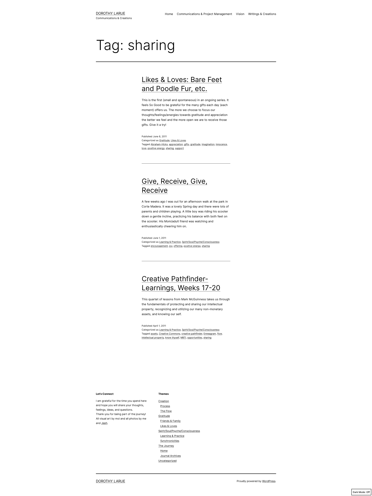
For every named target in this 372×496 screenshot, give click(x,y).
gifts (186, 144)
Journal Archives (170, 455)
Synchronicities (169, 440)
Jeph (104, 423)
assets (154, 333)
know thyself (172, 337)
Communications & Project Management (204, 14)
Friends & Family (170, 420)
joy (170, 245)
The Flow (166, 411)
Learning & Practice (170, 241)
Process (165, 406)
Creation (163, 401)
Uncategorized (167, 460)
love (144, 148)
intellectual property (153, 337)
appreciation (176, 144)
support (179, 148)
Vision (240, 14)
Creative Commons (169, 333)
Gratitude (164, 140)
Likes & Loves (178, 140)
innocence (221, 144)
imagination (208, 144)
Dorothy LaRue (110, 13)
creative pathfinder (191, 333)
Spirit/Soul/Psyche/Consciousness (200, 241)
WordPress (268, 481)
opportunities (194, 337)
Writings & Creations (262, 14)
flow (219, 333)
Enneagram (210, 333)
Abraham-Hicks (159, 144)
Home (169, 14)
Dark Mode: (359, 492)
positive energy (156, 148)
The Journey (166, 445)
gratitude (195, 144)
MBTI (183, 337)
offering (178, 245)
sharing (170, 148)
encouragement (159, 245)
